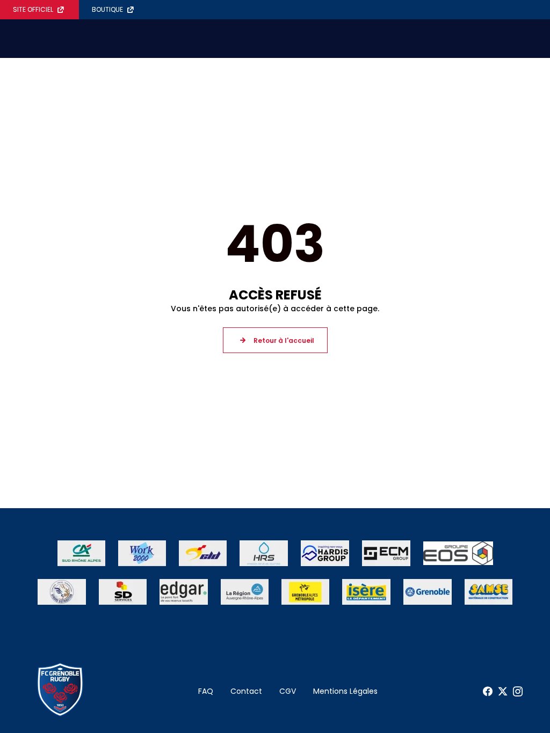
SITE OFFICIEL (33, 9)
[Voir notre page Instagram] (517, 691)
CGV (287, 691)
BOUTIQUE (107, 9)
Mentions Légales (345, 691)
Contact (246, 691)
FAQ (205, 691)
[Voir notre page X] (502, 691)
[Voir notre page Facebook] (487, 691)
